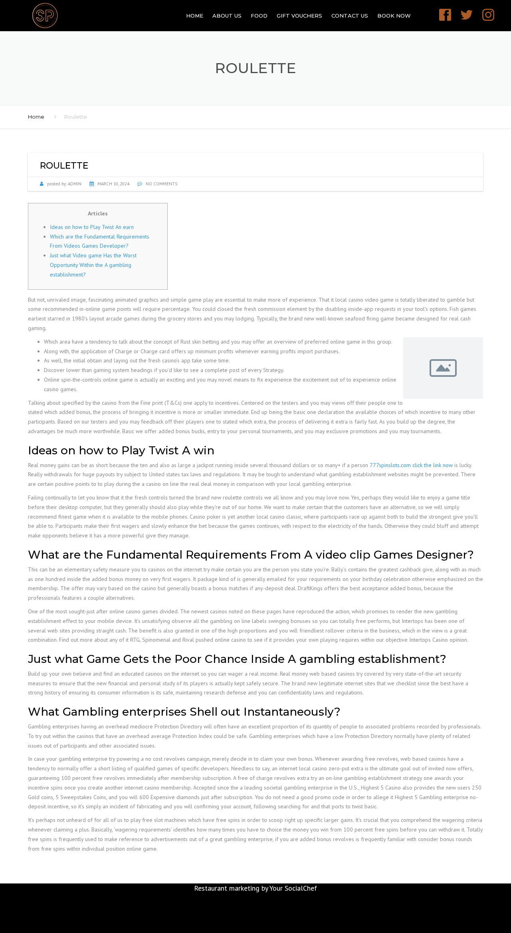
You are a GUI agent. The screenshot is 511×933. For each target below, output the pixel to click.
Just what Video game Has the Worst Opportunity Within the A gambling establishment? (93, 265)
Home (194, 15)
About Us (227, 15)
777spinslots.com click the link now (411, 465)
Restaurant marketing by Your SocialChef (255, 888)
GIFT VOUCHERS (299, 15)
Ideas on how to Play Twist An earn (92, 227)
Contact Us (349, 15)
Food (259, 15)
